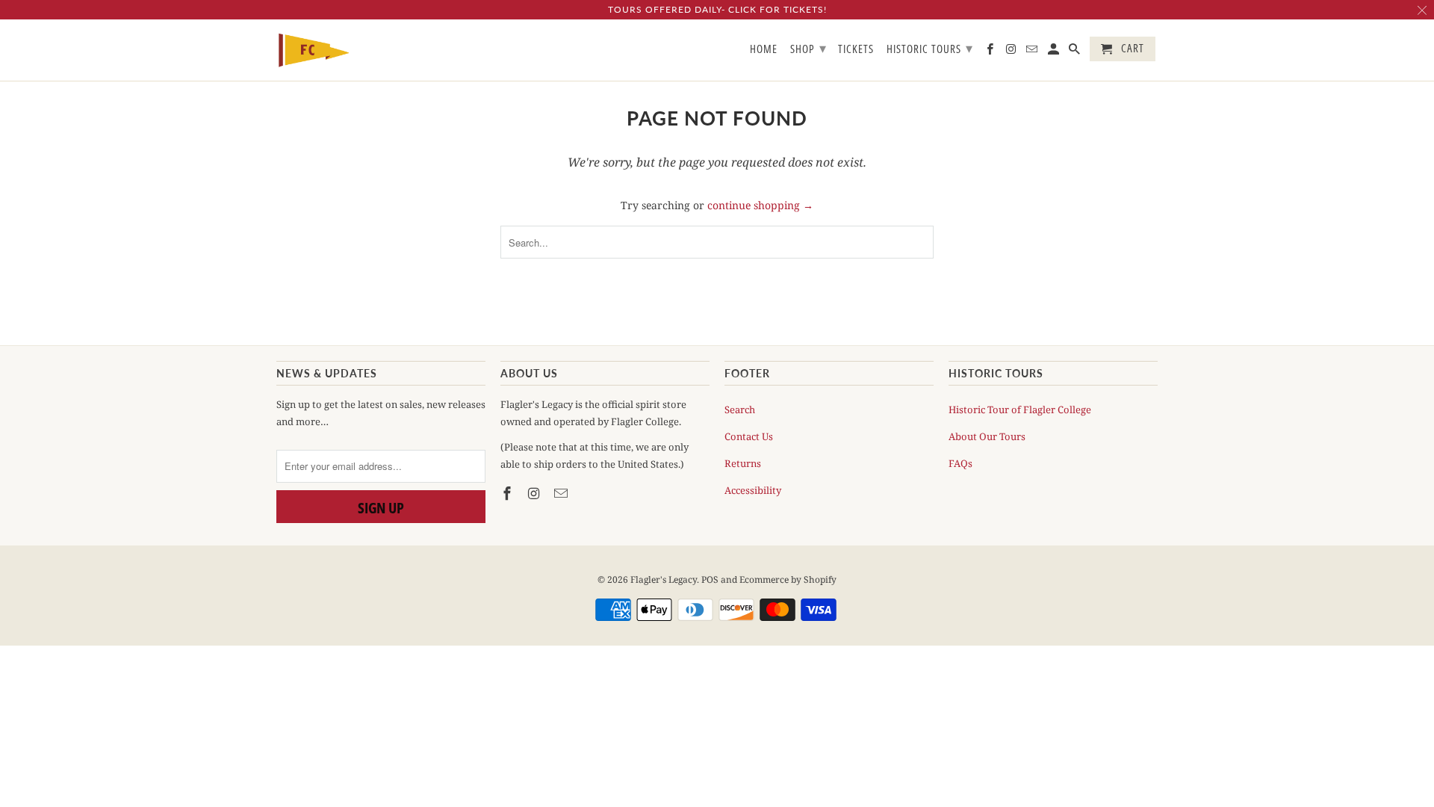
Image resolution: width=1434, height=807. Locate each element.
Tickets (856, 49)
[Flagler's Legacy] (313, 50)
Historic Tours (930, 48)
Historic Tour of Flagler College (1020, 409)
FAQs (960, 463)
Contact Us (748, 436)
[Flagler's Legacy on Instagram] (535, 493)
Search (739, 409)
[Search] (1075, 52)
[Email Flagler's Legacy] (562, 493)
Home (763, 49)
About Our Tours (987, 436)
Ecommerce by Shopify (787, 579)
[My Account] (1054, 52)
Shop (808, 48)
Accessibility (752, 490)
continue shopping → (760, 205)
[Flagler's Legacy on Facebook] (508, 493)
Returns (742, 463)
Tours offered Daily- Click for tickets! (717, 9)
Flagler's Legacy (663, 579)
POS (709, 579)
